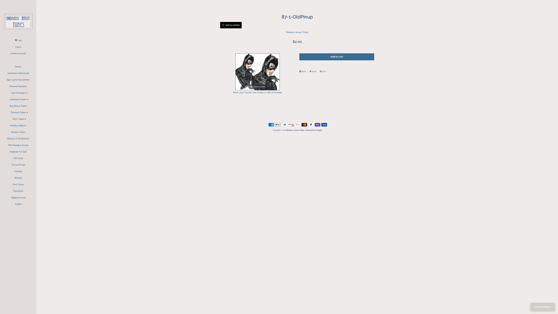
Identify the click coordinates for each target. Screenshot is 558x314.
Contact (18, 171)
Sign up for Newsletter (18, 79)
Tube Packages (18, 93)
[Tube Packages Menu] (27, 93)
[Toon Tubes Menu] (25, 119)
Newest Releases (18, 86)
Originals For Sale (18, 151)
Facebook (18, 191)
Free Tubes (18, 184)
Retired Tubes (18, 132)
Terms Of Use (18, 165)
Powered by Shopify (314, 130)
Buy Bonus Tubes (18, 106)
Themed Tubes (18, 112)
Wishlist (18, 178)
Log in (18, 47)
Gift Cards (18, 158)
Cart (19, 40)
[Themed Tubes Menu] (27, 113)
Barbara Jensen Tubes (297, 32)
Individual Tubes (18, 99)
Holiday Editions (18, 125)
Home (18, 66)
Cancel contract (542, 307)
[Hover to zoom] (257, 71)
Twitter (18, 204)
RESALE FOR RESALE (18, 138)
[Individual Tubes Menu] (27, 100)
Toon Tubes (18, 119)
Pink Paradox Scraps (18, 145)
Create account (18, 53)
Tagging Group (18, 197)
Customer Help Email (18, 73)
